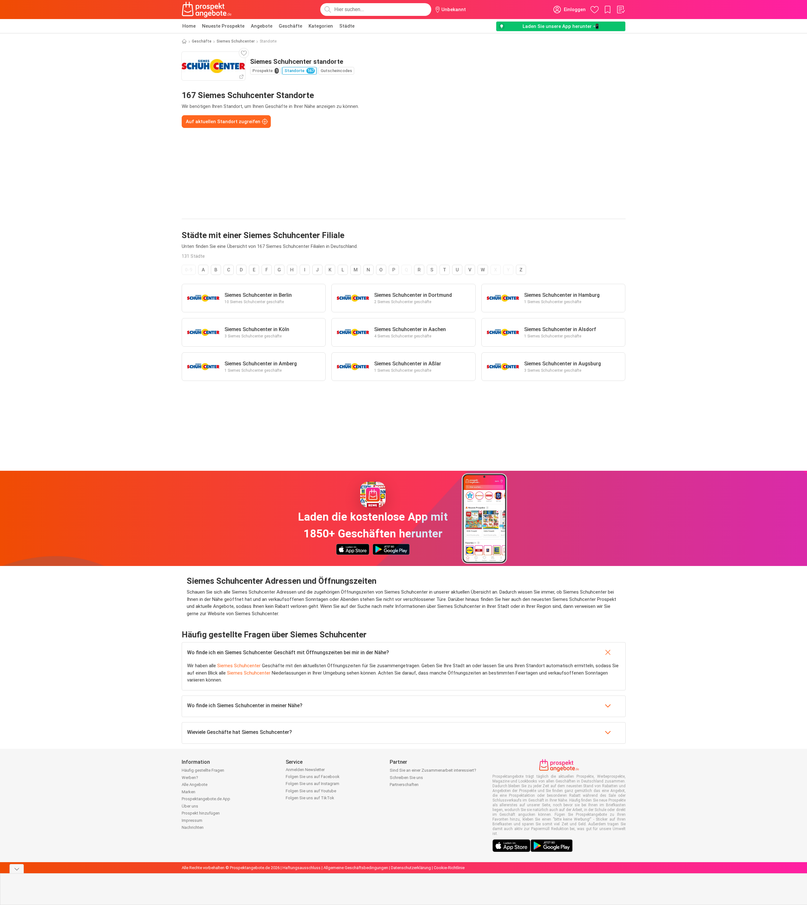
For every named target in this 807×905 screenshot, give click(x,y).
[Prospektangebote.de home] (207, 9)
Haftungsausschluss (302, 867)
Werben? (190, 777)
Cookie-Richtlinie (449, 867)
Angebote (261, 26)
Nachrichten (193, 827)
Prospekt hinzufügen (201, 813)
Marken (188, 791)
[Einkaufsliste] (620, 9)
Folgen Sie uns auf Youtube (311, 791)
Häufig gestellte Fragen (203, 770)
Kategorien (321, 26)
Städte (347, 26)
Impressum (192, 820)
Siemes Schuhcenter (236, 41)
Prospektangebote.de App (206, 798)
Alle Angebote (194, 784)
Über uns (190, 806)
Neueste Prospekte (223, 26)
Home (189, 26)
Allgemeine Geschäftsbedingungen (355, 867)
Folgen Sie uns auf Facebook (313, 776)
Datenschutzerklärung (411, 867)
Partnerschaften (404, 784)
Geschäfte (290, 26)
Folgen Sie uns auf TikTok (310, 797)
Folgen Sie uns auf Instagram (312, 783)
